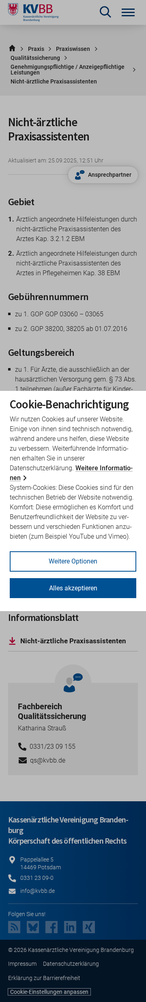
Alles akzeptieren (73, 588)
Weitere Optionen (73, 561)
